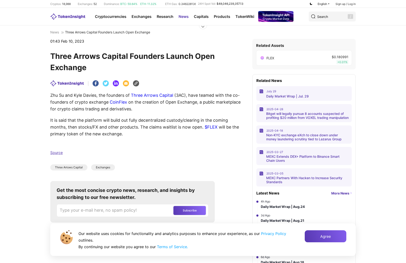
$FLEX (211, 127)
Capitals (201, 16)
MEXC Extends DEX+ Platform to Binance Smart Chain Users (303, 158)
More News (340, 193)
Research (165, 16)
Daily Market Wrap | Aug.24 (283, 207)
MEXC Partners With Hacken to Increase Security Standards (304, 180)
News (184, 16)
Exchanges (142, 16)
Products (222, 16)
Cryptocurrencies (110, 16)
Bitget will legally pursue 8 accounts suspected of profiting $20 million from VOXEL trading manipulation (307, 116)
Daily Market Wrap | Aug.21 (282, 220)
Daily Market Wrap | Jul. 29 (287, 96)
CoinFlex (118, 102)
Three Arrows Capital (152, 95)
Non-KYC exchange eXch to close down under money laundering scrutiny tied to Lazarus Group (304, 137)
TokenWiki (244, 16)
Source (56, 152)
